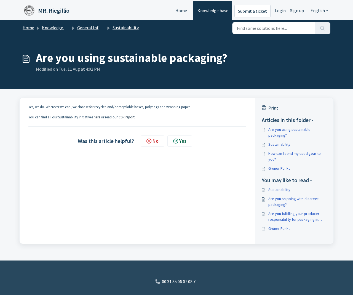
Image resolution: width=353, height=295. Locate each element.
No (156, 141)
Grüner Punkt (279, 168)
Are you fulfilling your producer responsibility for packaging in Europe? (293, 216)
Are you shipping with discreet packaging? (293, 201)
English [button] (318, 10)
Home (181, 10)
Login (280, 10)
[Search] (322, 28)
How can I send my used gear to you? (294, 156)
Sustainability (126, 27)
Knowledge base (212, 10)
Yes (182, 141)
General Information (97, 27)
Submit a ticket (252, 11)
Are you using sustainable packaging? (289, 132)
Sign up (297, 10)
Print (273, 108)
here (97, 117)
